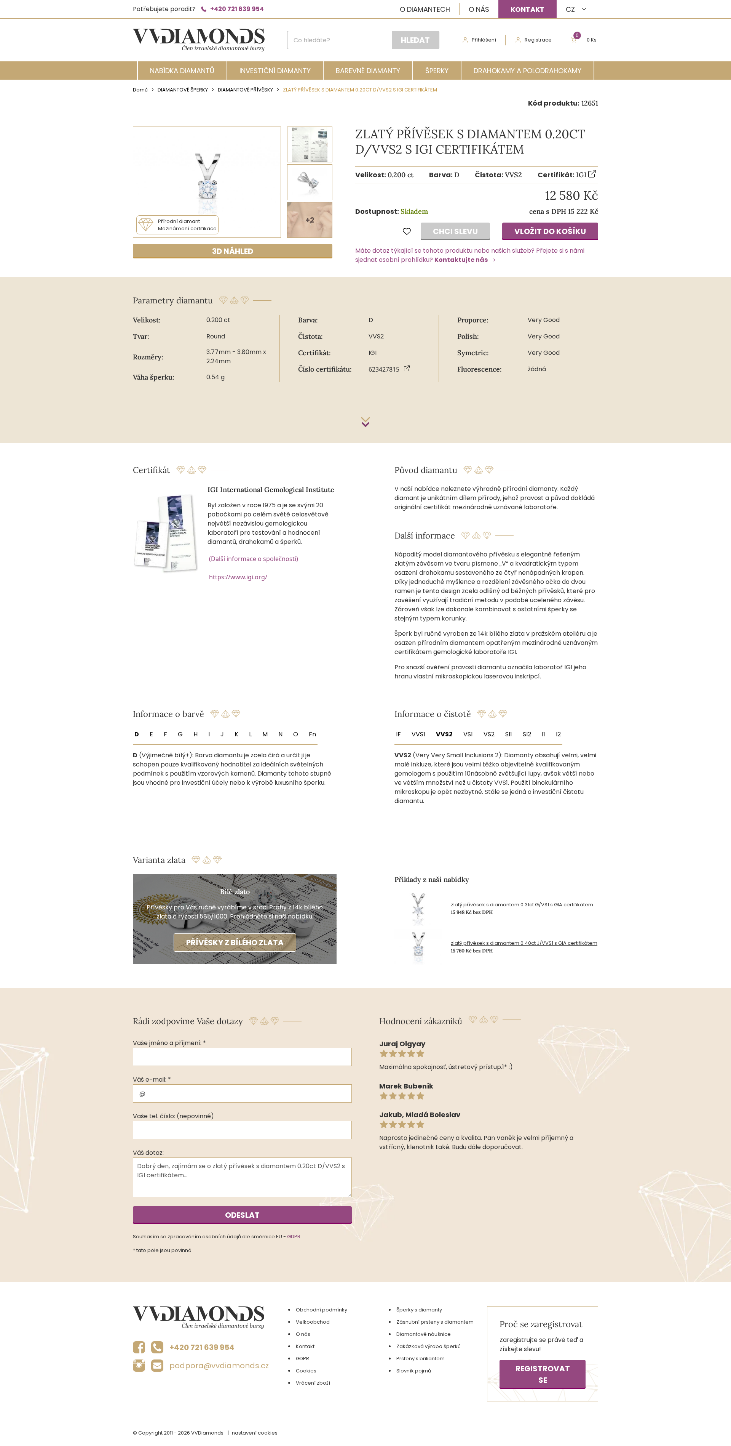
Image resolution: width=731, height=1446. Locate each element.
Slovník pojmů (413, 1370)
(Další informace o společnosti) (253, 559)
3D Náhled (232, 251)
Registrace (538, 39)
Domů (140, 89)
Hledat (415, 40)
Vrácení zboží (313, 1383)
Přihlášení (484, 39)
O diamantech (425, 9)
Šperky (436, 70)
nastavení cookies (255, 1432)
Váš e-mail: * (152, 1079)
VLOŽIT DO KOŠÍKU (550, 231)
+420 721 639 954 (237, 9)
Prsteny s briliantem (420, 1358)
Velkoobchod (313, 1322)
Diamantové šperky (183, 89)
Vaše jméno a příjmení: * (169, 1043)
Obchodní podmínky (321, 1309)
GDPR (293, 1236)
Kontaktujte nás (461, 259)
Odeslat (242, 1215)
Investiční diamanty (275, 70)
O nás (479, 9)
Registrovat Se (543, 1374)
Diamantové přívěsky (245, 89)
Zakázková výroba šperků (428, 1346)
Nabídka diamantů (182, 70)
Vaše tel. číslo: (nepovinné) (173, 1116)
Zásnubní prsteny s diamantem (435, 1322)
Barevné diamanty (368, 70)
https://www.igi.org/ (238, 577)
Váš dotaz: (148, 1152)
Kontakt (527, 9)
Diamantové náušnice (423, 1334)
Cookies (306, 1370)
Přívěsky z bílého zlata (235, 942)
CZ (570, 9)
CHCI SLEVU (455, 231)
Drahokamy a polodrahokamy (527, 70)
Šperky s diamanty (419, 1309)
